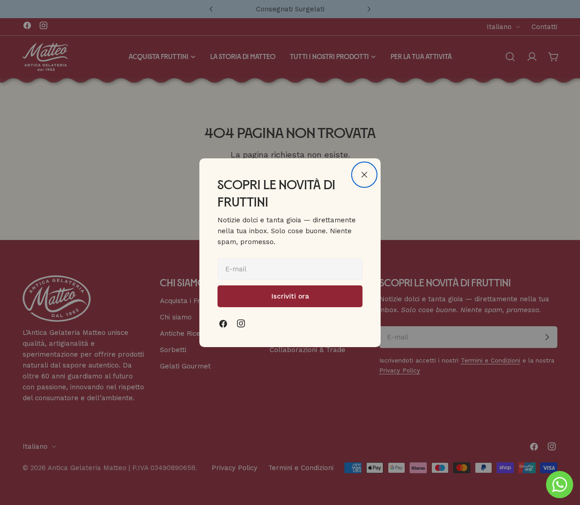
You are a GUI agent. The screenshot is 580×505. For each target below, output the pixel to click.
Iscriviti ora (290, 296)
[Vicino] (364, 175)
